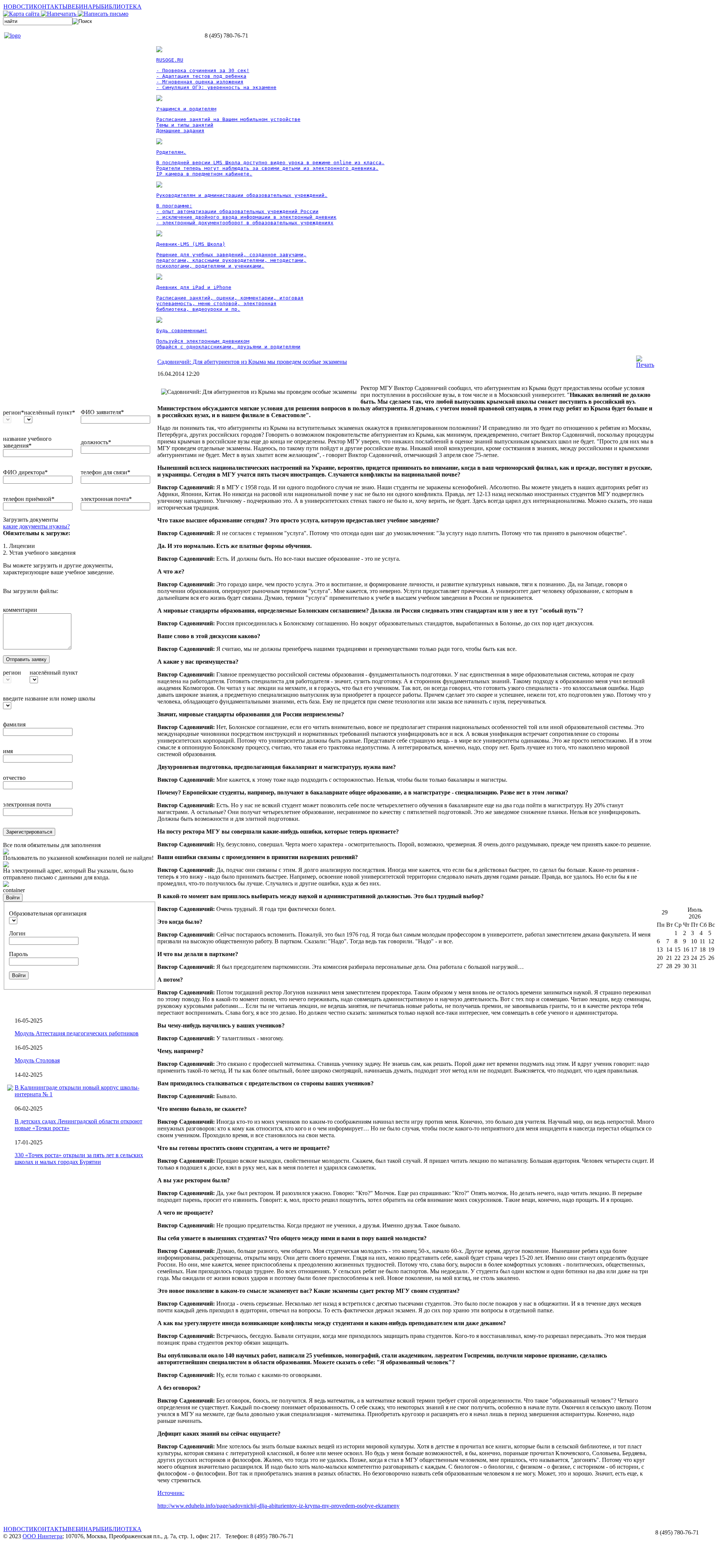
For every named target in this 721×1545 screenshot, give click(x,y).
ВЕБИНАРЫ (84, 6)
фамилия (14, 724)
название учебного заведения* (27, 442)
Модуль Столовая (37, 1060)
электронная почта (27, 804)
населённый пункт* (49, 412)
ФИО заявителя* (102, 412)
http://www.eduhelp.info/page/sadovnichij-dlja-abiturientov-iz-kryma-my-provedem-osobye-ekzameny (278, 1506)
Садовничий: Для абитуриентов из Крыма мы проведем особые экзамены (252, 362)
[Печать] (645, 365)
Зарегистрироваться (29, 832)
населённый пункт (54, 672)
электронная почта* (106, 499)
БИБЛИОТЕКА (121, 6)
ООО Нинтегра (42, 1536)
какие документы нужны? (36, 526)
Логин (17, 933)
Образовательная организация (47, 913)
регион (12, 672)
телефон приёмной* (28, 499)
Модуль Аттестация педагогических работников (77, 1033)
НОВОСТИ (18, 6)
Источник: (170, 1493)
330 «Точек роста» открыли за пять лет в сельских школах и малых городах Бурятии (79, 1158)
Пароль (18, 954)
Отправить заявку (26, 659)
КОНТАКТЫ (50, 6)
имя (8, 751)
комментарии (20, 610)
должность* (96, 442)
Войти (13, 897)
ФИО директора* (25, 472)
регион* (13, 412)
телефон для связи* (105, 472)
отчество (14, 778)
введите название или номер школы (49, 698)
